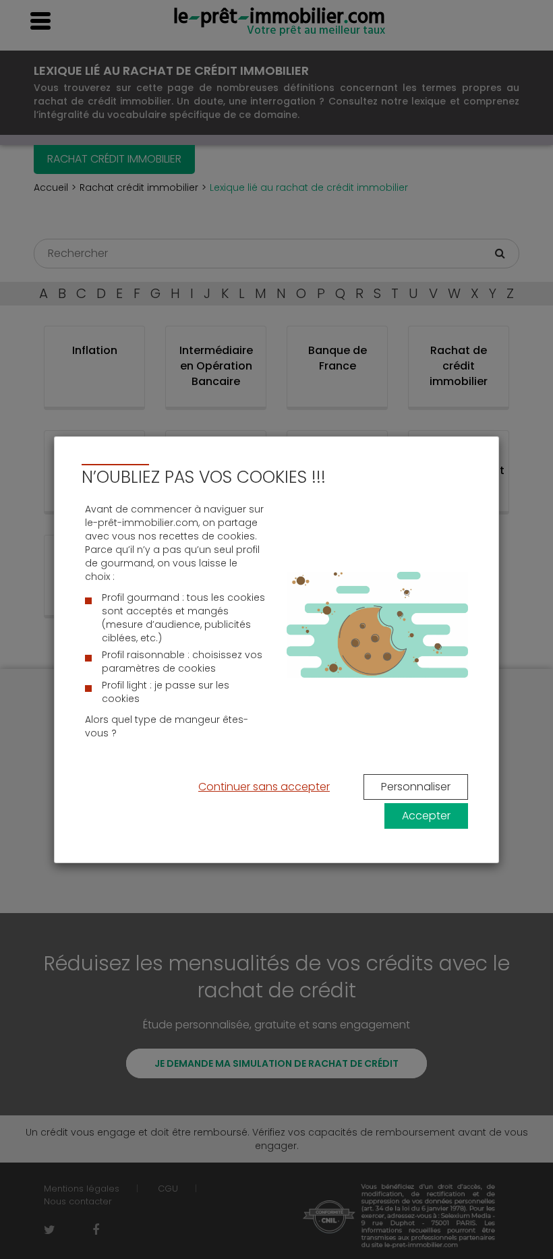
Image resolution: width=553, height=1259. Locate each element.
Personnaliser (415, 786)
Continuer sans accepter (264, 786)
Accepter (426, 815)
